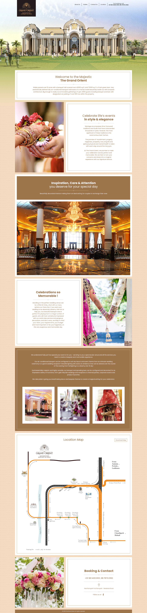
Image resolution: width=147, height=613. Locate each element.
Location (103, 4)
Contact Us (94, 4)
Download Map (121, 440)
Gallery (85, 4)
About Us (77, 4)
